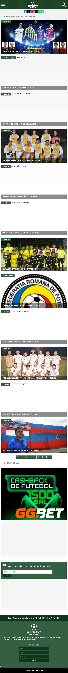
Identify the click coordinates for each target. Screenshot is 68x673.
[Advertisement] (34, 540)
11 (42, 457)
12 (46, 457)
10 (38, 457)
